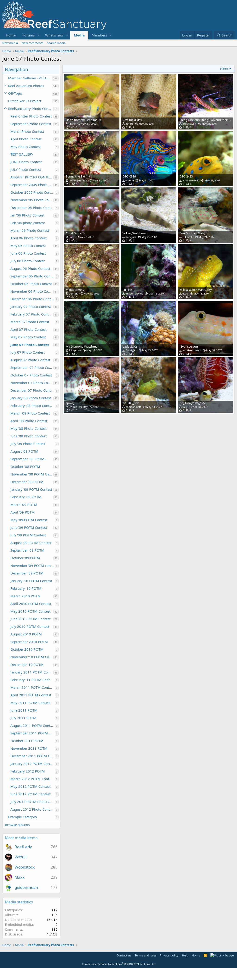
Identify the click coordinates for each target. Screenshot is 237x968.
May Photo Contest (25, 146)
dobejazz (130, 237)
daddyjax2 (129, 346)
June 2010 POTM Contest (30, 618)
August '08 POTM (24, 451)
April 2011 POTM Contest (30, 695)
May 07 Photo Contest (28, 337)
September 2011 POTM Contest (32, 733)
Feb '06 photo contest (27, 222)
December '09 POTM (27, 573)
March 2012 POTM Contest (32, 778)
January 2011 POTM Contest (31, 672)
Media (79, 35)
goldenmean (26, 887)
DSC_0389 (129, 176)
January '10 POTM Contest (31, 580)
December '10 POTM (27, 664)
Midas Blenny (75, 290)
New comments (32, 43)
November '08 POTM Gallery (31, 474)
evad (185, 293)
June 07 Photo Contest (29, 344)
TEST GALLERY (21, 154)
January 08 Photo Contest (30, 398)
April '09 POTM (22, 512)
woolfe (129, 180)
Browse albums (17, 824)
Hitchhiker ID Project (24, 101)
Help (185, 955)
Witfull (20, 857)
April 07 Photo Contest (28, 329)
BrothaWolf (189, 123)
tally (184, 407)
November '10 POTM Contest (31, 657)
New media (10, 43)
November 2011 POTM (28, 748)
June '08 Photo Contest (28, 436)
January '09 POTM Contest (31, 489)
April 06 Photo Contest (28, 238)
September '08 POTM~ (28, 459)
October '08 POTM (25, 466)
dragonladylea (134, 293)
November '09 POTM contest (32, 565)
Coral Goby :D (75, 233)
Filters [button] (224, 68)
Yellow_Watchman (134, 233)
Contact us (123, 955)
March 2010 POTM (25, 596)
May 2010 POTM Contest (30, 611)
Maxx (20, 877)
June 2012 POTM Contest (30, 794)
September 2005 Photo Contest (31, 184)
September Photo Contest (30, 123)
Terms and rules (145, 955)
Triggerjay (75, 350)
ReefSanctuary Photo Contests (30, 108)
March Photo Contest (27, 131)
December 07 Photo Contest (32, 390)
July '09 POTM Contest (28, 535)
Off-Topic (15, 93)
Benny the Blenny (78, 176)
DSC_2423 (186, 176)
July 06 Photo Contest (27, 261)
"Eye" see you (188, 346)
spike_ (70, 403)
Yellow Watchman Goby (195, 290)
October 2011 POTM (27, 740)
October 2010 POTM (27, 649)
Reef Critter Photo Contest (31, 116)
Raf (71, 237)
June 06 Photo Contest (28, 253)
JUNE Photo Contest (26, 161)
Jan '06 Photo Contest (27, 215)
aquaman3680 (190, 180)
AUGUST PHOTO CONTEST (31, 177)
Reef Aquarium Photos (26, 85)
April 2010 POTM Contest (30, 603)
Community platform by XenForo (118, 964)
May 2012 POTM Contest (30, 786)
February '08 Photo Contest (32, 405)
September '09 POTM (27, 550)
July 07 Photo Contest (27, 352)
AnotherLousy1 (191, 350)
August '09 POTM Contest (30, 542)
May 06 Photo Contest (28, 245)
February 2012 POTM (27, 771)
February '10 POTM (25, 588)
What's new (54, 35)
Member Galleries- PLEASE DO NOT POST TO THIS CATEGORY (30, 78)
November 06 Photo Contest (31, 291)
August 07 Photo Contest (30, 360)
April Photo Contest (25, 139)
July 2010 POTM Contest (29, 626)
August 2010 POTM (26, 634)
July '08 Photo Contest (27, 443)
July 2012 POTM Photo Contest (32, 801)
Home (11, 35)
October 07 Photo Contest (31, 375)
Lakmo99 (187, 237)
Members (99, 35)
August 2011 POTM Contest (32, 725)
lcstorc (129, 123)
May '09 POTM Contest (28, 519)
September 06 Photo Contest (32, 276)
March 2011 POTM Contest (32, 687)
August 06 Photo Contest (30, 268)
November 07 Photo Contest (31, 382)
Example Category (22, 817)
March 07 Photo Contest (29, 321)
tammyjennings (78, 180)
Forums (28, 35)
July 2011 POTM (23, 717)
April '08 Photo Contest (28, 420)
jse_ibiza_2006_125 (192, 403)
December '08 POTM (27, 481)
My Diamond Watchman (82, 346)
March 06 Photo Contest (29, 230)
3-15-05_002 (130, 403)
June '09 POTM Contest (28, 527)
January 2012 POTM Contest (32, 763)
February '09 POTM (25, 497)
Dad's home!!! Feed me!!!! (83, 120)
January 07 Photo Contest (30, 306)
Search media (56, 43)
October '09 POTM (25, 558)
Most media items (21, 837)
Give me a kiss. (132, 120)
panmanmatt (133, 407)
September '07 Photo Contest (31, 367)
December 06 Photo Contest (32, 299)
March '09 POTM (23, 504)
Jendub (73, 407)
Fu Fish (127, 290)
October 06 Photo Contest (31, 283)
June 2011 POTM (23, 710)
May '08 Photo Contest (28, 428)
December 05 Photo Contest (32, 207)
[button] (38, 35)
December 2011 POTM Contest (32, 756)
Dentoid (73, 293)
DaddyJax (131, 350)
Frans (72, 123)
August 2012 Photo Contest (32, 809)
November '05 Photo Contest (31, 200)
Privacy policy (169, 955)
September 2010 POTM (29, 641)
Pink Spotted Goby (192, 233)
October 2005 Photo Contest (32, 192)
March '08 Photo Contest (30, 413)
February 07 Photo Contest (31, 314)
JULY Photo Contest (25, 169)
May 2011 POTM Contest (30, 702)
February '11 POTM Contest (32, 679)
